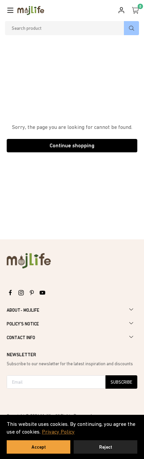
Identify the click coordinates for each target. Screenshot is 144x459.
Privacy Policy (58, 432)
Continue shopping (72, 145)
